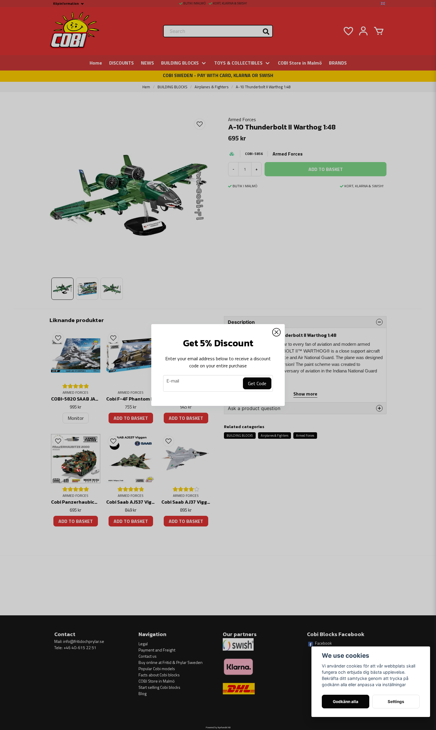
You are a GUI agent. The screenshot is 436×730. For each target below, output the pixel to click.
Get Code (257, 383)
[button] (276, 332)
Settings (396, 701)
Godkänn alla (345, 701)
